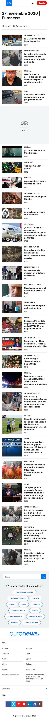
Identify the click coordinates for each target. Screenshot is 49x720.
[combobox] (24, 576)
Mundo (29, 648)
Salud (28, 659)
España (36, 598)
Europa (5, 648)
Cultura (29, 664)
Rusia (11, 604)
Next (4, 659)
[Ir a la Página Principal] (9, 3)
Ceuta (35, 610)
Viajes (4, 664)
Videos (5, 669)
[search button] (43, 576)
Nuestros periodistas (10, 675)
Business (5, 654)
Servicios (6, 689)
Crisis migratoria (15, 616)
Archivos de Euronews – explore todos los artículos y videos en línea (35, 678)
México (14, 622)
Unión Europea (31, 622)
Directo (42, 3)
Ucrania (36, 604)
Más (4, 695)
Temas (5, 643)
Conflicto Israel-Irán (24, 592)
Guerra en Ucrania (18, 598)
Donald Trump (35, 616)
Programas (30, 669)
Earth (28, 654)
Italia (23, 604)
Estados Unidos (18, 610)
